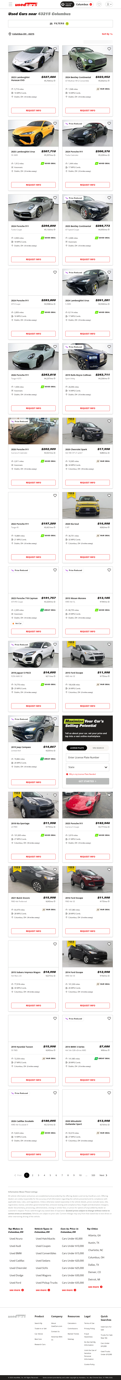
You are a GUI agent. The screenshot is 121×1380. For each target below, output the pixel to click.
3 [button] (38, 1175)
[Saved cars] (99, 4)
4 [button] (44, 1175)
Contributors (73, 1328)
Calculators (72, 1323)
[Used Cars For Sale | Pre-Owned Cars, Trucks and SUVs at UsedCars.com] (26, 4)
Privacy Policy (89, 1328)
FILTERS (61, 23)
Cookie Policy (89, 1364)
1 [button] (26, 1175)
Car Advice (39, 1334)
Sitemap (71, 1339)
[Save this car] (55, 49)
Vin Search (98, 748)
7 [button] (62, 1175)
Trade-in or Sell (40, 1328)
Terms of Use (89, 1323)
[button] (103, 1177)
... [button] (86, 1175)
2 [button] (32, 1175)
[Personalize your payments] (54, 80)
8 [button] (68, 1175)
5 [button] (50, 1175)
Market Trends (73, 1334)
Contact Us (55, 1331)
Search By (38, 1323)
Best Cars (38, 1339)
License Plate (77, 748)
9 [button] (74, 1175)
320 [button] (93, 1175)
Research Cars (40, 1344)
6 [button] (56, 1175)
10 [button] (80, 1175)
